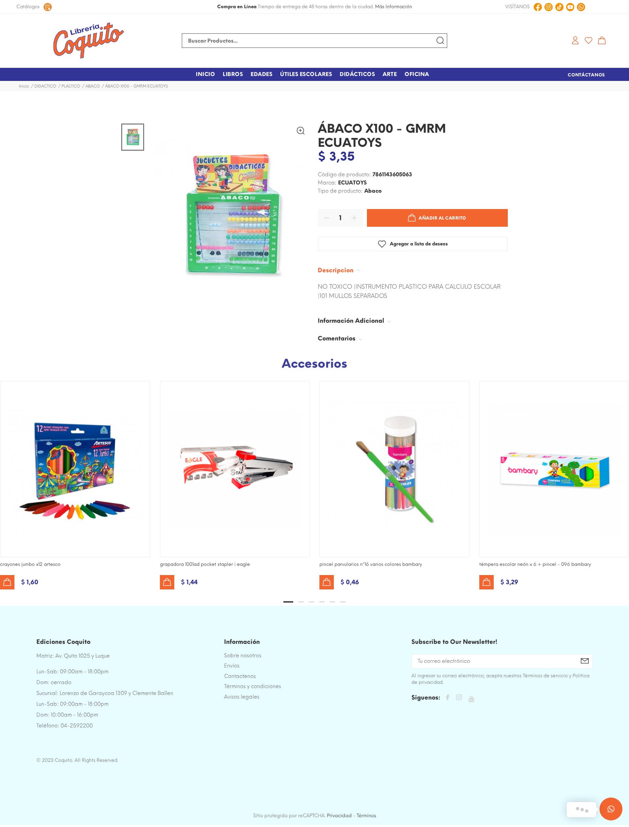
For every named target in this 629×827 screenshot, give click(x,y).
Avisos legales (241, 697)
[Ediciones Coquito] (88, 41)
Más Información (393, 7)
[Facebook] (447, 698)
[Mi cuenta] (575, 40)
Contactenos (240, 676)
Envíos (231, 666)
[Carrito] (602, 40)
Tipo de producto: (340, 191)
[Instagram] (459, 698)
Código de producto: (344, 174)
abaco (373, 191)
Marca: (327, 183)
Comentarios (337, 338)
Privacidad (339, 815)
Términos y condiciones (252, 686)
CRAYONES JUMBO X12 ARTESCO (30, 564)
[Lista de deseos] (588, 40)
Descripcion (336, 270)
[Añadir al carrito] (7, 582)
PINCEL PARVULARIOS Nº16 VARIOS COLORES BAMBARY (370, 564)
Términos (366, 815)
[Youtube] (471, 699)
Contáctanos (586, 74)
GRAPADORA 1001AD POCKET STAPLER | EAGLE (205, 564)
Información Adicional (352, 320)
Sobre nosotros (242, 655)
